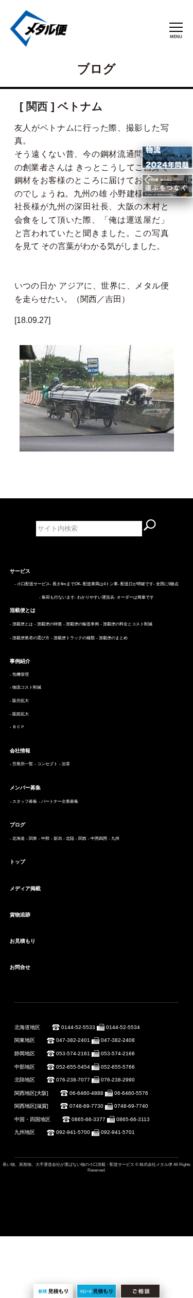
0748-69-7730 (86, 1106)
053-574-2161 (73, 1053)
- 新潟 (56, 838)
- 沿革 (64, 764)
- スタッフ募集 (23, 801)
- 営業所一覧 (21, 764)
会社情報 (20, 750)
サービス (20, 571)
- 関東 (31, 838)
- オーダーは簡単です (134, 597)
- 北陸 (68, 838)
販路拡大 (20, 714)
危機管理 (20, 674)
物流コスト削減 (26, 687)
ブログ (17, 824)
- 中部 (44, 838)
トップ (17, 861)
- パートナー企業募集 (58, 801)
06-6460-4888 (86, 1093)
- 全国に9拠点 (166, 584)
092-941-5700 (73, 1132)
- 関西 (81, 838)
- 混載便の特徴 (48, 624)
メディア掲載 (25, 888)
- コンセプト (46, 764)
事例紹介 (20, 661)
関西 (37, 106)
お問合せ (20, 967)
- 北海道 (17, 838)
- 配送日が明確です (135, 584)
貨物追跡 (20, 914)
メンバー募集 (25, 787)
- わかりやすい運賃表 (94, 597)
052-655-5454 (73, 1067)
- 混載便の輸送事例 (81, 624)
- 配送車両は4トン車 (99, 584)
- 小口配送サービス (32, 584)
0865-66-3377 (89, 1119)
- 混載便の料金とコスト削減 (126, 624)
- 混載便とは (21, 624)
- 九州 (114, 838)
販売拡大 (20, 700)
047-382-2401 (73, 1040)
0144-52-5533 (78, 1027)
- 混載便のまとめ (112, 638)
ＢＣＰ (18, 727)
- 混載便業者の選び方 (29, 638)
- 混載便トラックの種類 (73, 638)
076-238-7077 (73, 1080)
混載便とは (23, 610)
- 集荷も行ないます (57, 597)
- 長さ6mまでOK (65, 584)
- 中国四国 (97, 838)
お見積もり (23, 941)
